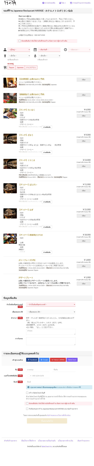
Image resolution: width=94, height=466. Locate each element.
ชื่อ (18, 370)
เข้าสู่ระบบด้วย (17, 360)
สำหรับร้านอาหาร (10, 441)
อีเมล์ (18, 382)
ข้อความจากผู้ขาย (25, 16)
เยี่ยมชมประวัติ (17, 312)
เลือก (83, 80)
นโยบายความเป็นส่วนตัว (47, 441)
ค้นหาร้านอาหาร (83, 441)
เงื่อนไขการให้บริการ (28, 441)
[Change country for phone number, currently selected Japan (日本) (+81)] (29, 376)
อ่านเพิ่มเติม (47, 127)
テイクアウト (31, 67)
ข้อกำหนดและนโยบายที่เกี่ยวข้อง (58, 415)
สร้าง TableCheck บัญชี (37, 393)
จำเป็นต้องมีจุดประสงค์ (15, 305)
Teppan (11, 67)
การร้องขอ (19, 338)
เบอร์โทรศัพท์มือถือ (13, 376)
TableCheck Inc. (46, 446)
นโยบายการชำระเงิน (65, 441)
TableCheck (72, 360)
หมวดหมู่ (10, 64)
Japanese (20, 67)
